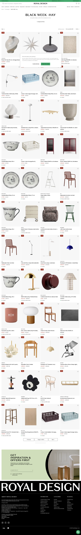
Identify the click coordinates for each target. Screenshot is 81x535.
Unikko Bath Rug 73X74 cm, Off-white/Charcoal (29, 398)
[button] (76, 0)
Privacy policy (43, 505)
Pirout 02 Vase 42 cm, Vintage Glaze (11, 60)
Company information (44, 507)
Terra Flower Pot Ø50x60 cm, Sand (68, 127)
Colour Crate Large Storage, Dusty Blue (69, 432)
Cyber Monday (70, 508)
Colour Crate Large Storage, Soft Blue (29, 93)
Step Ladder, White (45, 195)
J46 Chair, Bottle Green (66, 229)
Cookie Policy (42, 510)
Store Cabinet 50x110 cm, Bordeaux (49, 161)
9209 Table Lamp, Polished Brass (29, 296)
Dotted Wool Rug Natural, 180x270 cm (29, 432)
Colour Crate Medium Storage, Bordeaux (48, 432)
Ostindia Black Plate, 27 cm (28, 195)
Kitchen (55, 505)
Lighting (55, 502)
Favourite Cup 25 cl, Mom (8, 330)
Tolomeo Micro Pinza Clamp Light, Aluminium (68, 364)
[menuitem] (3, 6)
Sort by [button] (77, 29)
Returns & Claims (43, 502)
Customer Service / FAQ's (45, 499)
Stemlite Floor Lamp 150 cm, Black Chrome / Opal (29, 127)
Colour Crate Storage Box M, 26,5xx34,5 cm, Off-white (28, 161)
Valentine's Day (70, 499)
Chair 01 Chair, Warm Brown (47, 330)
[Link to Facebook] (6, 523)
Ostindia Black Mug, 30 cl (8, 229)
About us (42, 508)
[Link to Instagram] (9, 523)
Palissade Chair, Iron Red (8, 263)
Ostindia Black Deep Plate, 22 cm (49, 93)
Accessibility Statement (44, 513)
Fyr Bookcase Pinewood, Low (67, 398)
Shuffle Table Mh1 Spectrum (8, 398)
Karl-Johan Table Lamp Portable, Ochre (29, 330)
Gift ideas (69, 502)
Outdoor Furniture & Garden (59, 508)
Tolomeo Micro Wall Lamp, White (10, 93)
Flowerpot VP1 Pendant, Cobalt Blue (69, 263)
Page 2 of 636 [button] (41, 439)
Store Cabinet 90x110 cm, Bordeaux (69, 161)
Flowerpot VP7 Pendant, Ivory (48, 364)
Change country (5, 502)
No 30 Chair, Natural (46, 398)
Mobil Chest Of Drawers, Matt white (30, 229)
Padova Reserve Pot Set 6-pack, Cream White (10, 364)
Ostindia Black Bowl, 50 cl (8, 161)
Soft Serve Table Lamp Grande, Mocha (9, 127)
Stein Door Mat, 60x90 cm (66, 330)
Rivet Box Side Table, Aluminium (68, 93)
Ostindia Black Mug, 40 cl (8, 296)
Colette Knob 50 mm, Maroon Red (49, 296)
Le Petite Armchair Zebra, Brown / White (49, 229)
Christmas (69, 510)
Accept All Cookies (45, 63)
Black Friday (69, 507)
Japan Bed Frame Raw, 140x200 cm (49, 127)
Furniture (55, 499)
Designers (42, 511)
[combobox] (76, 0)
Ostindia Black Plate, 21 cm (8, 195)
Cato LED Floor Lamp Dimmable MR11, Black (30, 263)
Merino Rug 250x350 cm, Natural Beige (68, 60)
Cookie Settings (36, 63)
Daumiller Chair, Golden (27, 364)
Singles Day (69, 505)
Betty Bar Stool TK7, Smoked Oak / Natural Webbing (10, 432)
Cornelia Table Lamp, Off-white (68, 296)
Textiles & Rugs (56, 507)
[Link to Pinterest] (3, 523)
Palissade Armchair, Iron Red (67, 195)
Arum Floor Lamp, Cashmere (48, 263)
